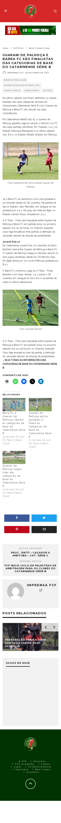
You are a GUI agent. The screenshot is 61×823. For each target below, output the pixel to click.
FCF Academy (24, 764)
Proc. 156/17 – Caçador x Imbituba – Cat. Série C (30, 554)
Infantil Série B (12, 90)
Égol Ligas (42, 769)
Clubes (45, 764)
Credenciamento (40, 767)
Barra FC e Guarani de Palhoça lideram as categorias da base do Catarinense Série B (14, 423)
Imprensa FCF (15, 73)
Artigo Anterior (30, 548)
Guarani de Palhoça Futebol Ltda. (22, 85)
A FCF (23, 761)
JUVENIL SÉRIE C (32, 90)
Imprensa (22, 769)
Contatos (32, 772)
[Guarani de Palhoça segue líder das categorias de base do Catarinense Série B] (14, 457)
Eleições (40, 761)
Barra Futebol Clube (15, 80)
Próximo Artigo (31, 561)
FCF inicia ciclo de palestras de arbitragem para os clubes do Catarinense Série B (30, 568)
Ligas (18, 767)
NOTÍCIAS (47, 90)
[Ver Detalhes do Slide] (30, 30)
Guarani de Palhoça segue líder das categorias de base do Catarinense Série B (14, 475)
